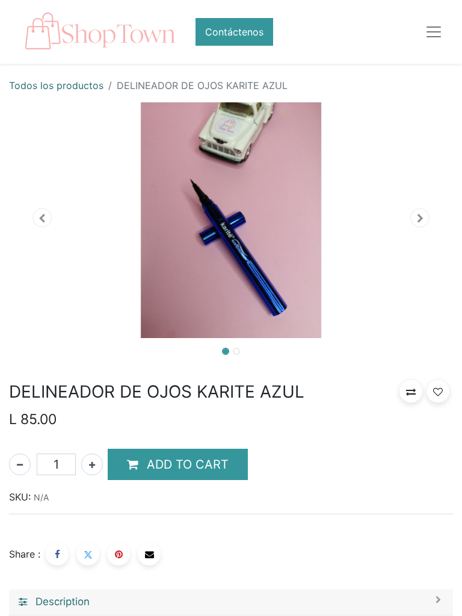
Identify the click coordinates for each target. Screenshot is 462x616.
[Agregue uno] (92, 464)
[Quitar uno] (20, 464)
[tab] (231, 602)
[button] (42, 218)
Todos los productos (56, 85)
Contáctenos (234, 32)
